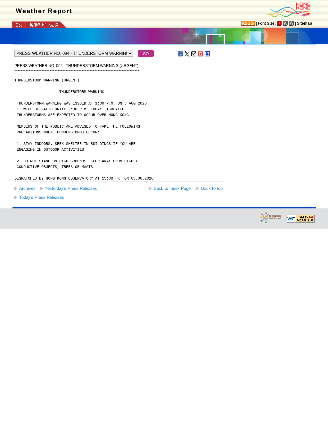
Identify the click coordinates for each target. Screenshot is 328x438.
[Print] (207, 53)
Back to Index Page (172, 188)
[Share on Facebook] (181, 53)
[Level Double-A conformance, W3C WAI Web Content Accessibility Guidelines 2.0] (300, 219)
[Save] (201, 53)
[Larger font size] (285, 23)
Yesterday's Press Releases (71, 188)
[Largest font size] (291, 23)
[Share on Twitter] (187, 53)
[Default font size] (279, 23)
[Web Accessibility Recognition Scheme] (270, 217)
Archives (27, 188)
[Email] (194, 53)
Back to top (212, 188)
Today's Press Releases (41, 197)
